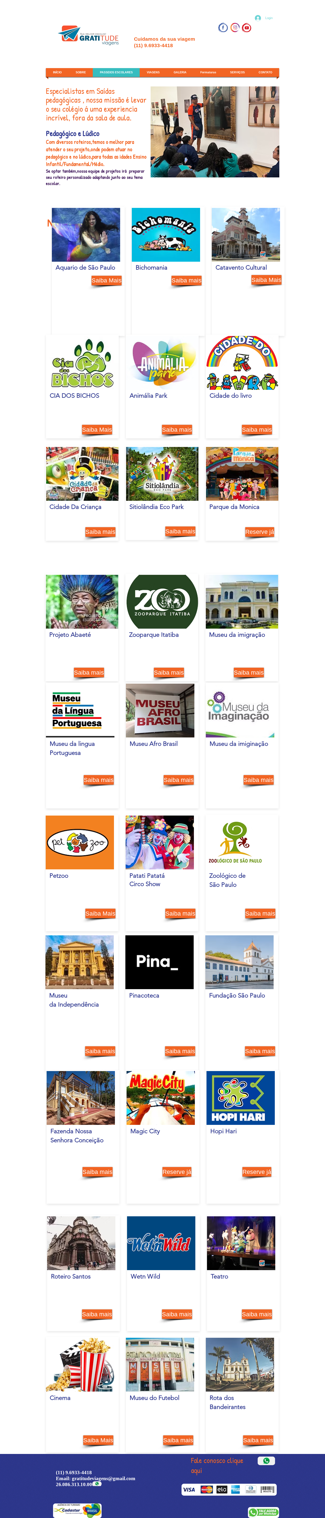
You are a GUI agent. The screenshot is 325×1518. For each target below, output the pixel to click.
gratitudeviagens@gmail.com (103, 1478)
